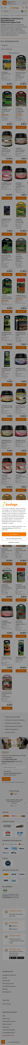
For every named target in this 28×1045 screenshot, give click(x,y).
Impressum (17, 542)
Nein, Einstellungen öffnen (14, 538)
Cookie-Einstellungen (7, 528)
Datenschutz (11, 542)
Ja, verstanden (14, 534)
